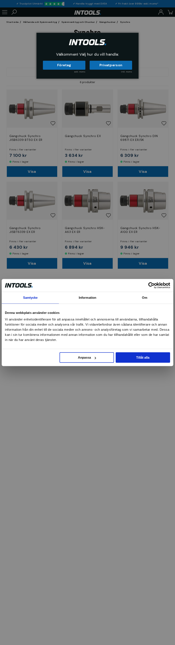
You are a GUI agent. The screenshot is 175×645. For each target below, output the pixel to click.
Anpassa (84, 357)
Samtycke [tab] (30, 297)
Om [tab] (144, 297)
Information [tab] (87, 297)
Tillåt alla (142, 357)
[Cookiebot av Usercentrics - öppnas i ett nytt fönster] (151, 285)
